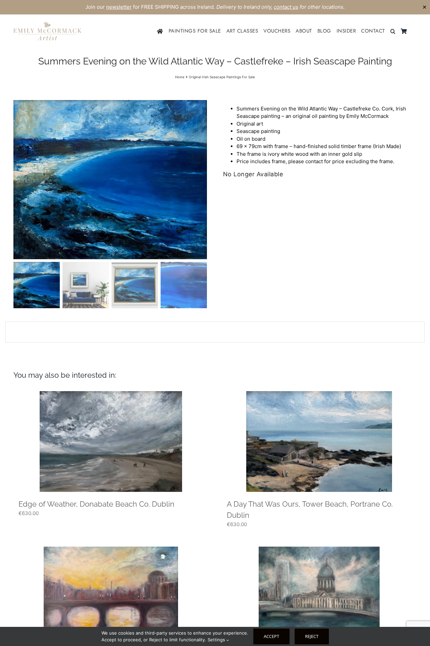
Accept (271, 636)
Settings (217, 639)
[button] (393, 31)
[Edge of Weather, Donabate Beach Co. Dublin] (110, 441)
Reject (311, 636)
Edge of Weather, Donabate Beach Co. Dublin (96, 504)
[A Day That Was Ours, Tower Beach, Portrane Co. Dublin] (319, 441)
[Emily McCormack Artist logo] (47, 24)
